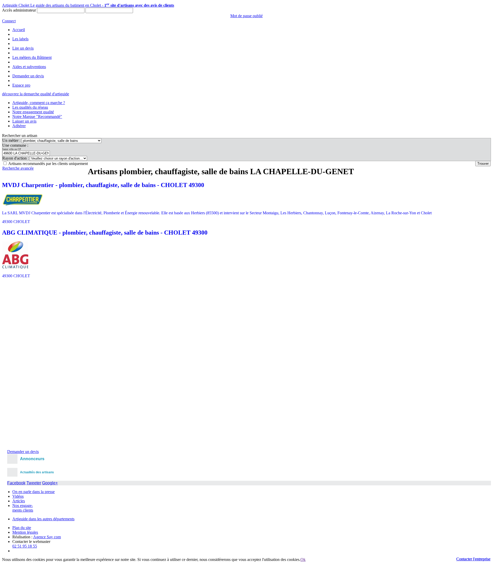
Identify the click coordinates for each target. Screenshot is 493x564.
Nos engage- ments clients (22, 507)
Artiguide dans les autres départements (43, 519)
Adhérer (19, 126)
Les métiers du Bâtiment (32, 57)
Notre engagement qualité (33, 112)
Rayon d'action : (16, 158)
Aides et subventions (29, 66)
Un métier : (12, 140)
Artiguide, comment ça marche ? (38, 102)
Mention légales (25, 532)
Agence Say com (47, 537)
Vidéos (18, 496)
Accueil (18, 29)
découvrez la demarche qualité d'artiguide (35, 94)
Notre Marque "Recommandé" (37, 116)
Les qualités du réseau (30, 107)
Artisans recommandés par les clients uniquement (48, 163)
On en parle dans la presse (33, 491)
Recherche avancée (18, 168)
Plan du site (21, 527)
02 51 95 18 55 (24, 546)
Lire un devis (23, 48)
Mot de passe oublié (246, 16)
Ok (303, 559)
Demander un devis (28, 76)
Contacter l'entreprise (473, 559)
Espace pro (21, 85)
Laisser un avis (24, 121)
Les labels (20, 39)
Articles (18, 501)
